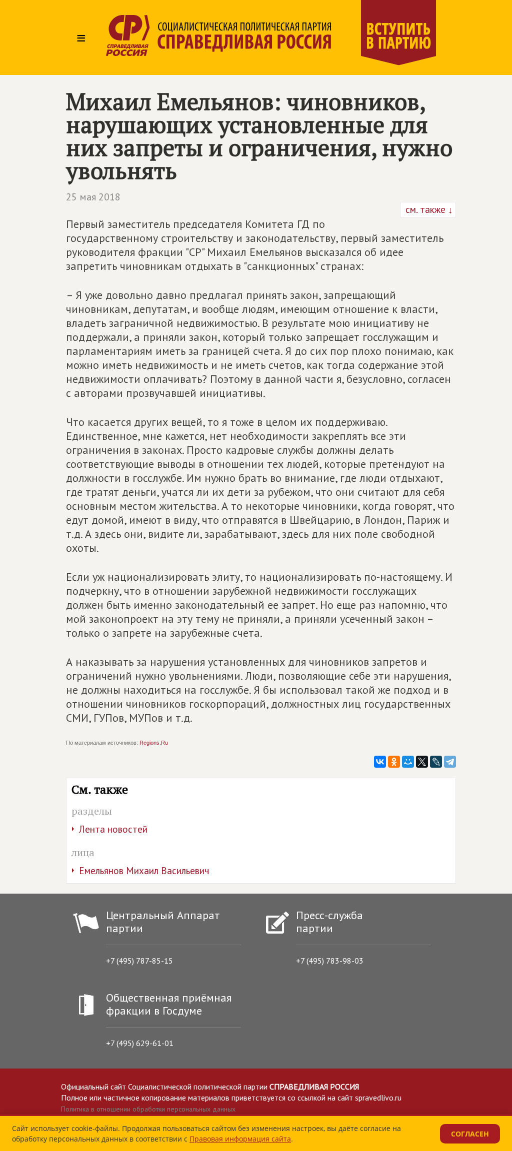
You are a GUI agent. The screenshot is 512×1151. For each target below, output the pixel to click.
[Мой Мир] (408, 762)
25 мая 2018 (93, 196)
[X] (422, 762)
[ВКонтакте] (380, 762)
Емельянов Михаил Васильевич (144, 871)
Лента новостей (113, 829)
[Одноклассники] (394, 762)
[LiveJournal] (436, 762)
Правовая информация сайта (240, 1139)
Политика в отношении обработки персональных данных (148, 1109)
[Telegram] (450, 762)
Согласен (470, 1134)
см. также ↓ (428, 209)
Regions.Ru (154, 743)
